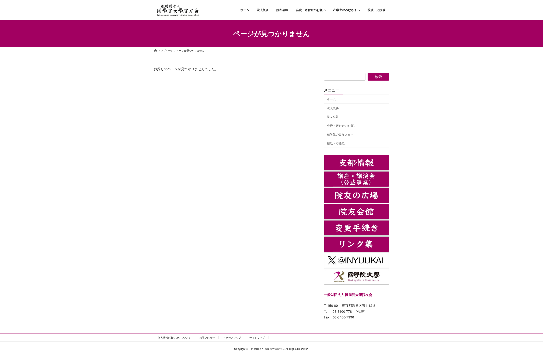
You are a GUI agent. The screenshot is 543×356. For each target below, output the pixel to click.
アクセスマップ (232, 337)
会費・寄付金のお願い (342, 125)
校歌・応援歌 (336, 143)
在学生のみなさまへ (340, 134)
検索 (378, 76)
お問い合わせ (207, 337)
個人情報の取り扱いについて (174, 337)
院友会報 (333, 116)
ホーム (331, 99)
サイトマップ (257, 337)
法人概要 (333, 108)
